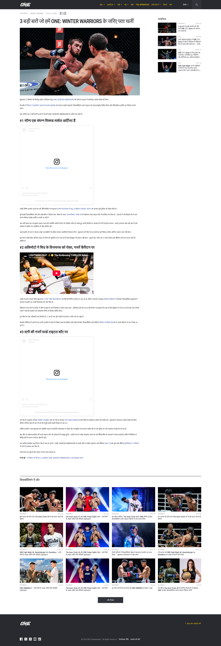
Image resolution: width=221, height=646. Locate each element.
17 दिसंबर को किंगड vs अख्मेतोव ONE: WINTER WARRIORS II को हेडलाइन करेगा (54, 458)
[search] (196, 4)
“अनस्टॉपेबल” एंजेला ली (74, 214)
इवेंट (101, 5)
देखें (119, 5)
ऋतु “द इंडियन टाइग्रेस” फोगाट (80, 209)
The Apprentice (142, 5)
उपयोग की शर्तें (135, 639)
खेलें (132, 5)
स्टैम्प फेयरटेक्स (63, 209)
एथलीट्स (110, 5)
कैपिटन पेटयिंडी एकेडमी (107, 322)
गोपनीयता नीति (124, 639)
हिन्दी (184, 5)
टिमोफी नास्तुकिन (43, 420)
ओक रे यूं (108, 443)
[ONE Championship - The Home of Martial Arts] (25, 4)
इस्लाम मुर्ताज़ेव (50, 105)
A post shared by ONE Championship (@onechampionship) (56, 201)
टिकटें (165, 5)
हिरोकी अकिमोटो (109, 299)
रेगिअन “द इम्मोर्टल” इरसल (35, 105)
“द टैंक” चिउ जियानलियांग (52, 299)
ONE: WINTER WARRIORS (63, 99)
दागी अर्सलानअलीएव (71, 420)
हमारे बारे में (155, 5)
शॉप (170, 5)
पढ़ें (125, 5)
